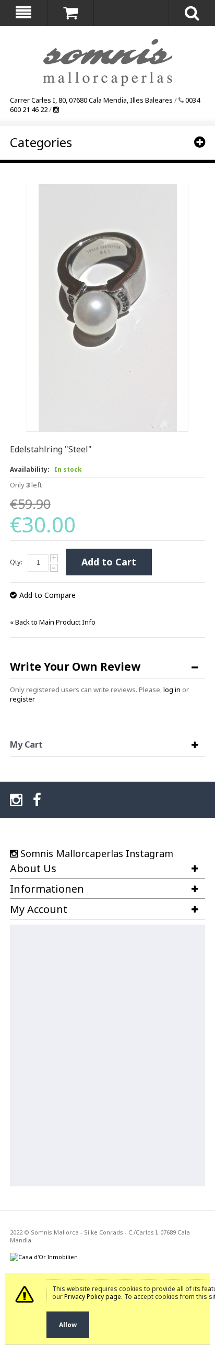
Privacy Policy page (92, 1296)
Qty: (16, 561)
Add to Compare (47, 595)
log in (172, 689)
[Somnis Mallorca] (107, 63)
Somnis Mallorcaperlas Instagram (96, 853)
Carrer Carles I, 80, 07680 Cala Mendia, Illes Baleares (91, 100)
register (22, 699)
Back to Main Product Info (52, 622)
